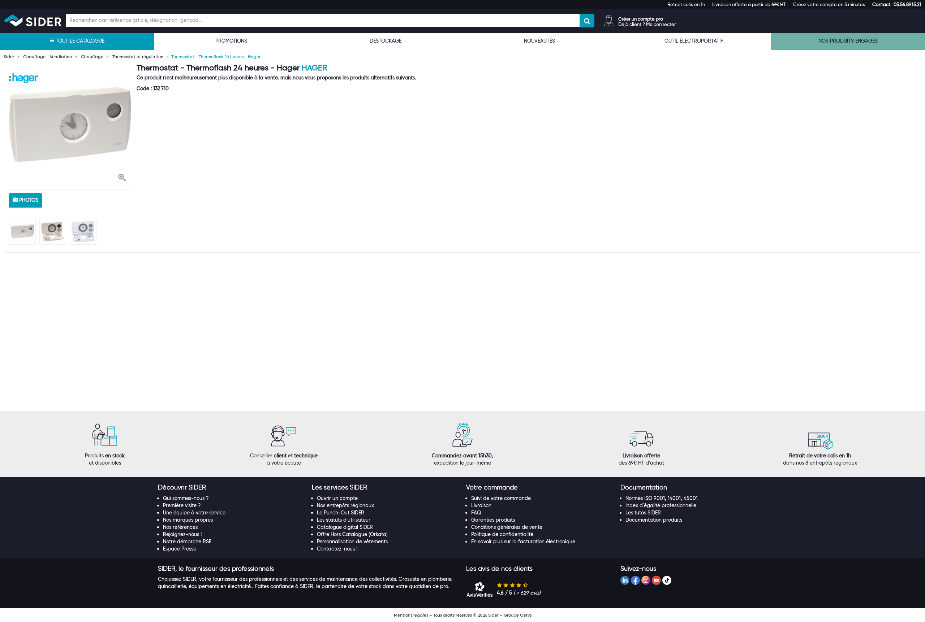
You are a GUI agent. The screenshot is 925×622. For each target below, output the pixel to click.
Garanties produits (493, 520)
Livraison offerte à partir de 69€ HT (749, 4)
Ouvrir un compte (337, 498)
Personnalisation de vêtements (352, 541)
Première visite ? (182, 505)
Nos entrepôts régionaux (345, 505)
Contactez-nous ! (337, 548)
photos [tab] (28, 200)
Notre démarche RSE (187, 541)
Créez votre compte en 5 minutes (829, 4)
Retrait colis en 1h (686, 4)
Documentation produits (653, 520)
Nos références (180, 527)
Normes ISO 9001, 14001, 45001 (661, 498)
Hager (314, 68)
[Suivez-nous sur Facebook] (635, 580)
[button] (896, 4)
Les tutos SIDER (643, 512)
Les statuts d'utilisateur (343, 520)
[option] (70, 125)
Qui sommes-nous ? (186, 498)
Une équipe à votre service (194, 512)
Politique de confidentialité (502, 534)
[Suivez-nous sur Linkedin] (624, 580)
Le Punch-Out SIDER (340, 512)
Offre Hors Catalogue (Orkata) (352, 534)
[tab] (231, 487)
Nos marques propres (188, 520)
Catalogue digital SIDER (345, 527)
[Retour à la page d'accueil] (32, 20)
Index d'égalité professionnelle (660, 505)
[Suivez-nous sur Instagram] (645, 580)
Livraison (481, 505)
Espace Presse (179, 548)
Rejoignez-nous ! (182, 534)
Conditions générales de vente (506, 527)
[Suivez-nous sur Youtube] (656, 580)
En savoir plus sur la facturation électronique (523, 541)
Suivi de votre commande (501, 498)
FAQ (476, 512)
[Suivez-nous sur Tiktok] (666, 580)
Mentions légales (411, 615)
